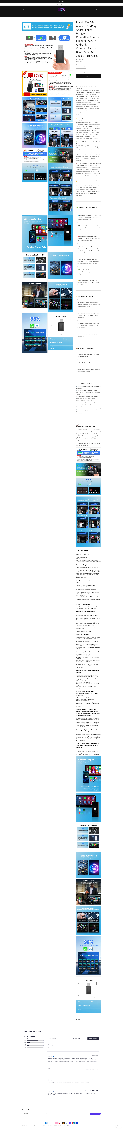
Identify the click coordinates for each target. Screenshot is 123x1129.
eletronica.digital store (29, 1125)
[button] (23, 9)
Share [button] (79, 1019)
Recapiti (68, 1125)
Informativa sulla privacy (47, 1125)
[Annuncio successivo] (100, 4)
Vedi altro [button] (95, 1061)
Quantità (78, 64)
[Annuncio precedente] (22, 4)
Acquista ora (88, 76)
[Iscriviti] (46, 1113)
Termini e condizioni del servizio (60, 1125)
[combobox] (76, 1038)
